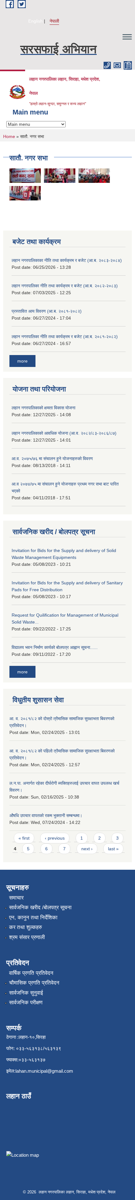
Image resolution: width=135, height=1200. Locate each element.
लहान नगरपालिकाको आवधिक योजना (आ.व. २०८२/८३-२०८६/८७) (64, 433)
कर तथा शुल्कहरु (25, 927)
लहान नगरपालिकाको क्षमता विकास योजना (43, 407)
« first (24, 838)
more (22, 361)
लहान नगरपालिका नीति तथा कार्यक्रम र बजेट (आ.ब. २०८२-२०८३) (65, 285)
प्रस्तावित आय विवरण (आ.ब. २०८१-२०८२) (47, 311)
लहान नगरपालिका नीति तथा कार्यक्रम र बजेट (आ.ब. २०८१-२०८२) (65, 336)
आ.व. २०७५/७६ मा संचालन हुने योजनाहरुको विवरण (52, 458)
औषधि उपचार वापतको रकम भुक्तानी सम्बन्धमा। (45, 815)
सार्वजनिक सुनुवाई (26, 993)
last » (113, 848)
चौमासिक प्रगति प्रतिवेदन (34, 983)
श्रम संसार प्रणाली (27, 937)
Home (9, 136)
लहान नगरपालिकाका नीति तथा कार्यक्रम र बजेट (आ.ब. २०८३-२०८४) (67, 260)
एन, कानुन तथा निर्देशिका (33, 918)
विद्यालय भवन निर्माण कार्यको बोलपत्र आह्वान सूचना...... (55, 647)
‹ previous (55, 838)
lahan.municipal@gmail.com (44, 1071)
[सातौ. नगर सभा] (25, 175)
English (35, 21)
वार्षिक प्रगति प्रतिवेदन (31, 973)
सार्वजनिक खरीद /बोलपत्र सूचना (40, 908)
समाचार (16, 898)
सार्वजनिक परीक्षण (25, 1003)
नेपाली (54, 21)
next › (87, 848)
